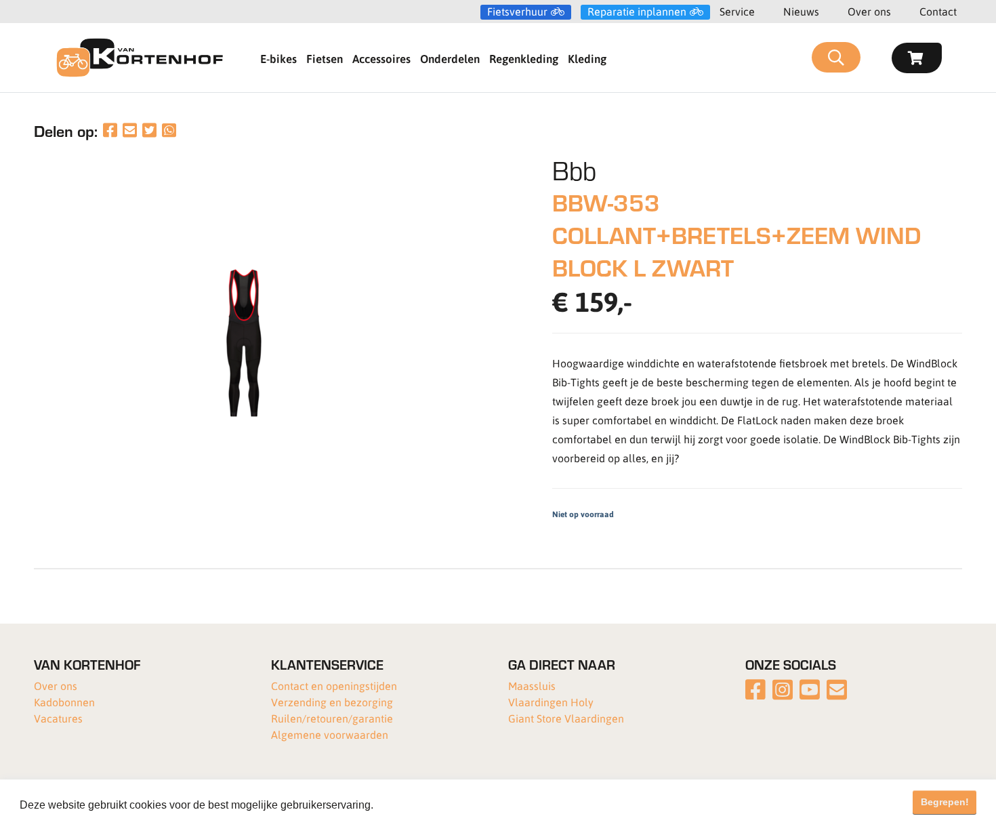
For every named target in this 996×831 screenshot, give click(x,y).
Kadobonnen (64, 702)
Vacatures (58, 718)
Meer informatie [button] (415, 805)
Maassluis (532, 685)
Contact (938, 11)
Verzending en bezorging (332, 702)
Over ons (869, 11)
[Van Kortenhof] (139, 57)
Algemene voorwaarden (329, 734)
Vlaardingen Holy (551, 702)
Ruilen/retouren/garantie (332, 718)
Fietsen (324, 58)
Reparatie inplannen (636, 11)
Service (737, 11)
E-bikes (278, 58)
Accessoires (381, 58)
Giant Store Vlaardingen (566, 718)
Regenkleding (523, 58)
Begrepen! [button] (945, 801)
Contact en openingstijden (334, 685)
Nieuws (801, 11)
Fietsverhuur (517, 11)
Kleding (587, 58)
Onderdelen (450, 58)
